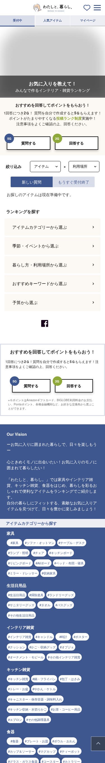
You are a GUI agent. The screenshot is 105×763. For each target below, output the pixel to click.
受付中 (17, 20)
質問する (28, 143)
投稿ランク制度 (69, 118)
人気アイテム (52, 20)
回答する (76, 143)
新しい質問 (31, 182)
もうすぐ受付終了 (73, 182)
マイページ (87, 20)
